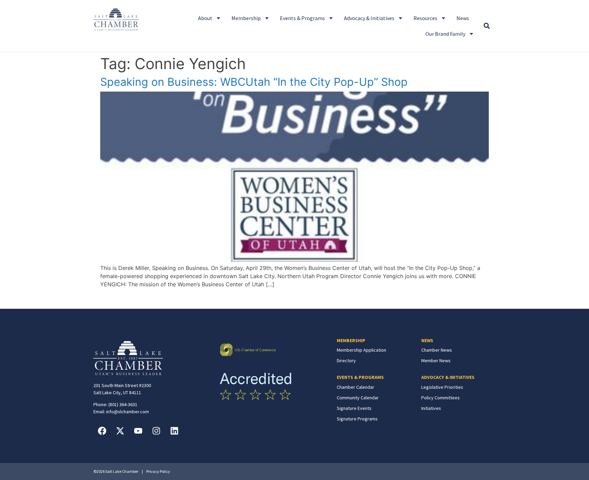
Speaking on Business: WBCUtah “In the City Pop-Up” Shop (254, 82)
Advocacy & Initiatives (369, 18)
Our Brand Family (445, 33)
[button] (486, 26)
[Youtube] (138, 430)
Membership (246, 18)
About (205, 18)
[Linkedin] (174, 430)
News (462, 18)
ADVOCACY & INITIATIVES (447, 377)
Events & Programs (302, 18)
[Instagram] (156, 430)
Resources (425, 18)
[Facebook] (101, 430)
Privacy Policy (158, 471)
